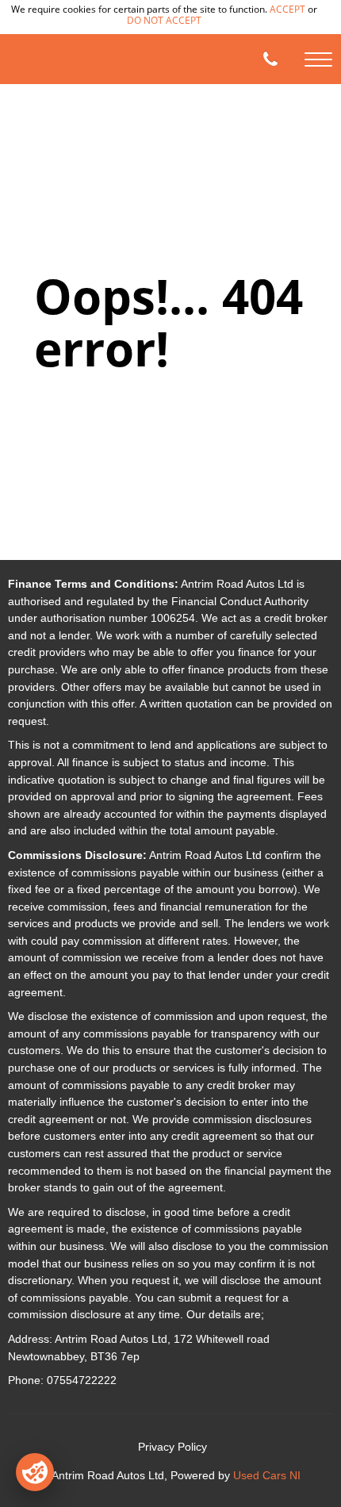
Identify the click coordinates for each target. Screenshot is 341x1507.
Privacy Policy (172, 1447)
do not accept (164, 20)
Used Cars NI (267, 1476)
